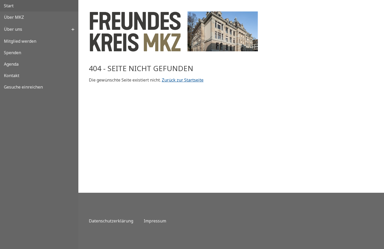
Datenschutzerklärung (111, 221)
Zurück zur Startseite (182, 80)
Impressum (155, 221)
